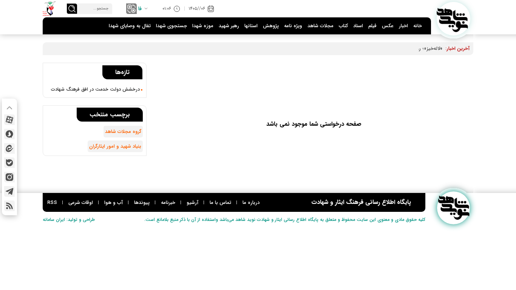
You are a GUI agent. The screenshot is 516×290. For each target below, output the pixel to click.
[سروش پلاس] (9, 134)
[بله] (9, 162)
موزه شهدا (202, 26)
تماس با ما (220, 203)
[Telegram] (9, 191)
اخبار (403, 26)
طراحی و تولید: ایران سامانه (69, 219)
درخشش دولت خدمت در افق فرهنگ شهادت (95, 89)
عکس (388, 26)
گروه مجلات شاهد (123, 132)
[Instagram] (9, 177)
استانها (251, 26)
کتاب (343, 26)
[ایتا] (9, 148)
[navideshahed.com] (453, 18)
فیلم (372, 26)
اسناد (358, 26)
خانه (417, 26)
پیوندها (142, 203)
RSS (52, 203)
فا (140, 9)
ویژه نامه (293, 26)
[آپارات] (9, 119)
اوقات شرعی (80, 203)
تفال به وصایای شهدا (130, 26)
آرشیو (192, 203)
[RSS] (9, 206)
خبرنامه (168, 203)
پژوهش (271, 26)
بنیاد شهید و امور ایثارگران (115, 146)
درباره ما (251, 203)
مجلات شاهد (320, 26)
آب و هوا (113, 203)
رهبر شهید (229, 26)
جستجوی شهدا (171, 26)
